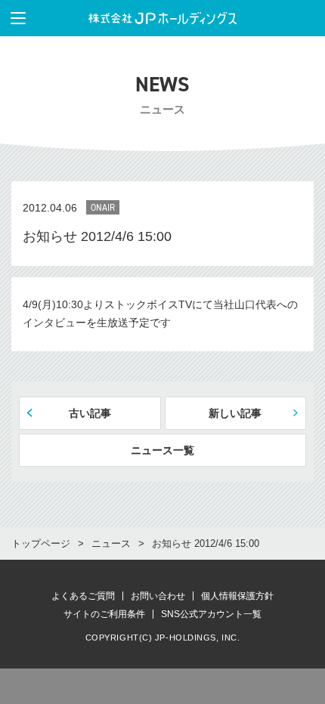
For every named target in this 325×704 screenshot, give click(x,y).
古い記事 (90, 413)
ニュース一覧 (162, 450)
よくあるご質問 (83, 596)
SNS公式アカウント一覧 (211, 614)
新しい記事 (235, 413)
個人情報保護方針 (237, 596)
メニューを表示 (18, 18)
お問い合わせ (158, 596)
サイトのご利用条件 (104, 614)
